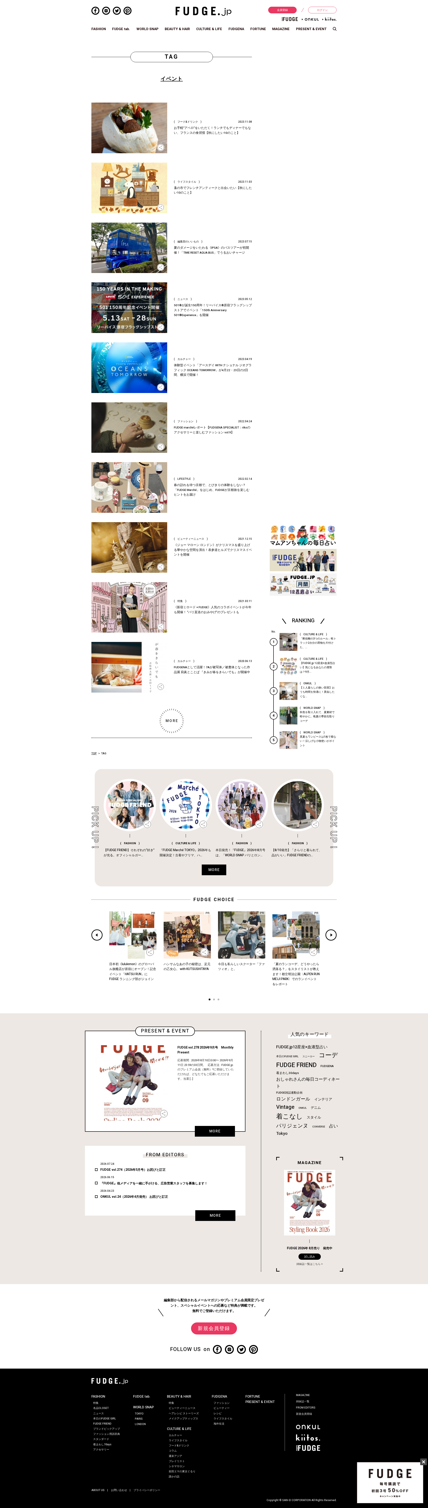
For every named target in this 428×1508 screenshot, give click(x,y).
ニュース (98, 1413)
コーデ (328, 1055)
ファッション (222, 1403)
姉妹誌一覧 (302, 1401)
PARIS (139, 1419)
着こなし (289, 1116)
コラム (173, 1451)
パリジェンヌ (292, 1126)
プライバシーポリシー (147, 1490)
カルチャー (175, 1435)
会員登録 (282, 10)
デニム (316, 1107)
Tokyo (282, 1133)
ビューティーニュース (182, 1408)
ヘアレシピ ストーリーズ (184, 1413)
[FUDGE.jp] (203, 11)
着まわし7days (102, 1444)
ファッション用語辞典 (106, 1434)
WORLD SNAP (147, 29)
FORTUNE (258, 29)
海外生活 (219, 1424)
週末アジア (175, 1456)
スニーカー (308, 1056)
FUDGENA (236, 29)
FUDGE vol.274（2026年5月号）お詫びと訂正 (133, 1169)
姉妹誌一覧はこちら (308, 1264)
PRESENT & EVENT (311, 29)
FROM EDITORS (305, 1408)
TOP (94, 753)
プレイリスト (177, 1461)
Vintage (285, 1107)
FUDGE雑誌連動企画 (289, 1092)
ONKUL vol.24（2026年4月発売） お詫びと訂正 (134, 1196)
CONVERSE (318, 1127)
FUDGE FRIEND (296, 1065)
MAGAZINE (281, 29)
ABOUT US (98, 1490)
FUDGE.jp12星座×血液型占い (301, 1047)
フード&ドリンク (179, 1446)
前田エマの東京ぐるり (182, 1471)
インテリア (323, 1099)
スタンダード (101, 1439)
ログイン (322, 10)
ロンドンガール (293, 1099)
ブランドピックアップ (106, 1429)
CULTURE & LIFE (209, 29)
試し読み (309, 1257)
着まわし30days (287, 1073)
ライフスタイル (178, 1440)
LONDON (140, 1424)
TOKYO (139, 1414)
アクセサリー (101, 1450)
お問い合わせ (119, 1490)
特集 (96, 1403)
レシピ (218, 1413)
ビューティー (222, 1408)
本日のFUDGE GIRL (287, 1056)
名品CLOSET (101, 1408)
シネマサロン (177, 1466)
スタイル (314, 1117)
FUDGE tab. (121, 29)
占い (333, 1126)
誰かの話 (174, 1477)
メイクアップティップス (183, 1419)
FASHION (98, 29)
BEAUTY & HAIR (177, 29)
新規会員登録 (214, 1328)
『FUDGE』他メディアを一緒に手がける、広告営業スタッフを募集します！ (154, 1183)
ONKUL (302, 1108)
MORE (214, 1131)
